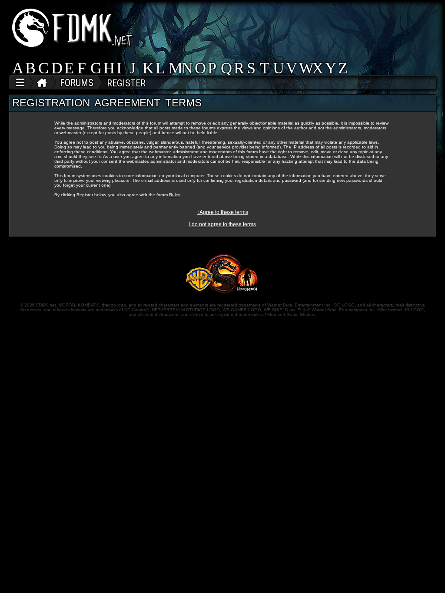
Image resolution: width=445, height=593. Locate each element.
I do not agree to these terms (222, 224)
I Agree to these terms (222, 212)
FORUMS (76, 82)
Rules (174, 194)
